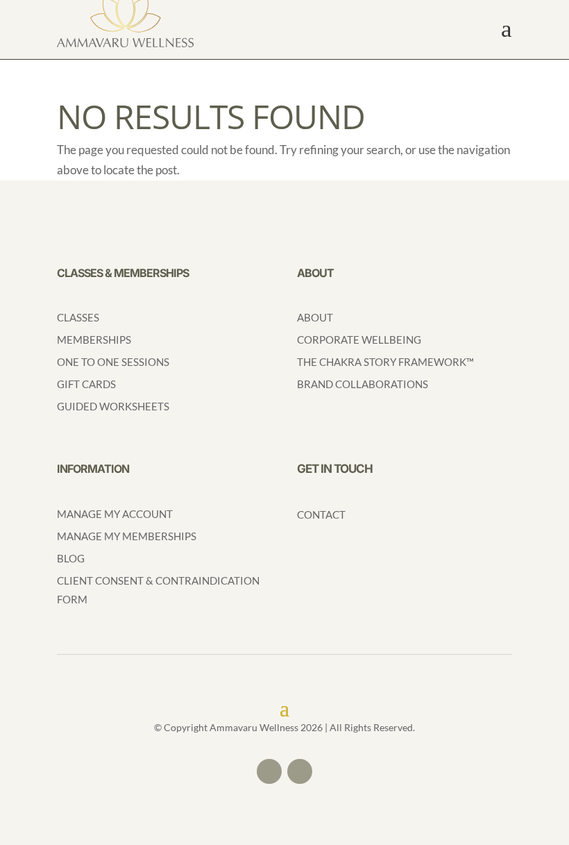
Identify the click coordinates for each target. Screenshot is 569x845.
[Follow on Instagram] (299, 771)
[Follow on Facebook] (269, 771)
